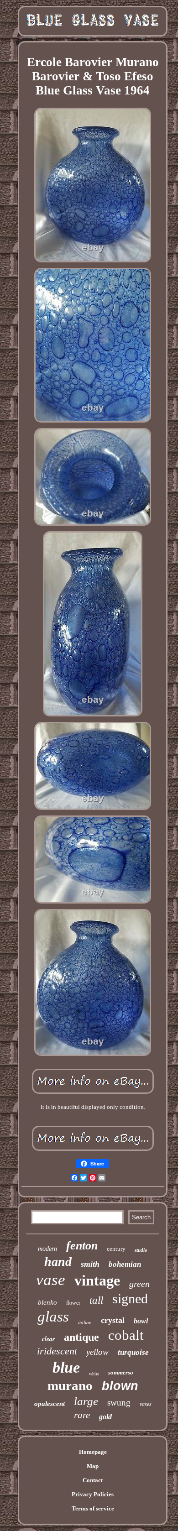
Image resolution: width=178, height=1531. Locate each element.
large (86, 1401)
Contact (93, 1480)
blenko (47, 1302)
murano (70, 1385)
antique (81, 1337)
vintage (97, 1280)
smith (90, 1264)
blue (66, 1367)
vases (146, 1404)
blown (120, 1386)
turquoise (133, 1352)
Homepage (93, 1451)
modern (47, 1248)
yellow (97, 1352)
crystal (113, 1320)
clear (48, 1338)
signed (130, 1298)
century (116, 1248)
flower (73, 1303)
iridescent (57, 1351)
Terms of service (93, 1508)
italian (85, 1322)
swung (119, 1402)
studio (141, 1250)
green (139, 1284)
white (94, 1373)
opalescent (49, 1403)
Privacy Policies (93, 1494)
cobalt (126, 1335)
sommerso (120, 1372)
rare (82, 1415)
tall (96, 1300)
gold (105, 1417)
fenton (82, 1245)
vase (50, 1280)
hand (58, 1261)
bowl (141, 1321)
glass (53, 1316)
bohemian (125, 1264)
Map (93, 1466)
